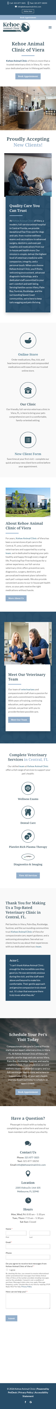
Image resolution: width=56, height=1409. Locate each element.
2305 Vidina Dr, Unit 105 (28, 1187)
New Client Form (28, 454)
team (8, 553)
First (7, 1237)
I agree (12, 1270)
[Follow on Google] (31, 1402)
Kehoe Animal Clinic (16, 60)
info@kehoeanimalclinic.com (29, 7)
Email (9, 1242)
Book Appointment (28, 17)
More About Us (16, 598)
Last (31, 1237)
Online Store (28, 354)
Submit (11, 1318)
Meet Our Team (19, 719)
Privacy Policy (26, 1287)
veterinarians (28, 689)
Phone (9, 1253)
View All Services (28, 875)
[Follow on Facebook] (25, 1402)
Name (9, 1229)
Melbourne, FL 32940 (28, 1191)
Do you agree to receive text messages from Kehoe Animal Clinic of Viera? (26, 1264)
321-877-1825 (20, 3)
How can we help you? (16, 1291)
